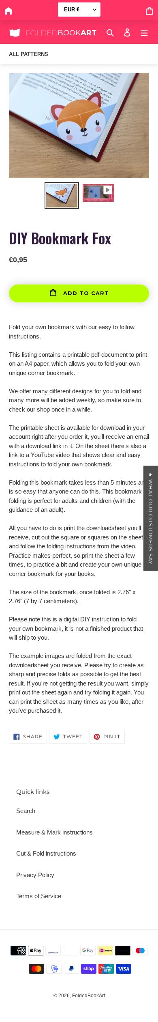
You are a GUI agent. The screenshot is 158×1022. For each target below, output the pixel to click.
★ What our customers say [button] (150, 518)
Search (25, 810)
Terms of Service (38, 896)
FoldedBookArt (88, 995)
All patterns (28, 54)
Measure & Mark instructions (54, 832)
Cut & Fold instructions (46, 853)
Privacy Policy (35, 874)
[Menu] (144, 32)
